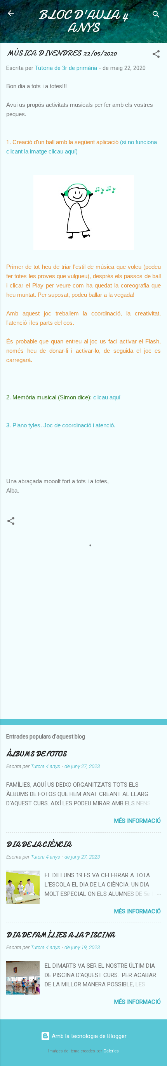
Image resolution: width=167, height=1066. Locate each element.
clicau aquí (107, 397)
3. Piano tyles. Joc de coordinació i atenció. (60, 425)
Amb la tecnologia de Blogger (88, 1036)
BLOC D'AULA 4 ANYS (83, 21)
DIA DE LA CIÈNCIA (38, 845)
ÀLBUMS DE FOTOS (36, 754)
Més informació (137, 820)
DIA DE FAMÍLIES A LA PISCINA (60, 935)
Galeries (111, 1051)
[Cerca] (156, 16)
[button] (156, 55)
